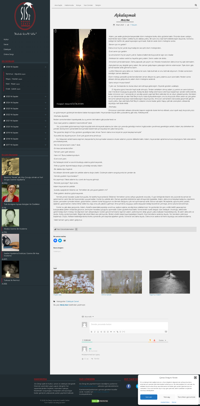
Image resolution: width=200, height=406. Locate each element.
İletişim (98, 5)
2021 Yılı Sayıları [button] (11, 121)
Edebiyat (7, 49)
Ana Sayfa (58, 5)
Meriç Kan (125, 20)
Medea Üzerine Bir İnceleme (15, 229)
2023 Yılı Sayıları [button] (11, 109)
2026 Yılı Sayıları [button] (11, 67)
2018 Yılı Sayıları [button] (11, 139)
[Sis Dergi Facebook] (129, 386)
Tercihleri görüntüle (186, 397)
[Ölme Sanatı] (124, 282)
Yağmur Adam (155, 295)
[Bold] (91, 331)
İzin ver (149, 397)
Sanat (6, 44)
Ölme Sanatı (106, 295)
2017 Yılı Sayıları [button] (11, 145)
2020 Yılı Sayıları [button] (12, 127)
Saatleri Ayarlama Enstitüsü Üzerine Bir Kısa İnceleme (21, 254)
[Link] (117, 331)
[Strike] (101, 331)
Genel (76, 301)
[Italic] (94, 331)
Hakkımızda (69, 5)
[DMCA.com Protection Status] (100, 402)
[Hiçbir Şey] (76, 282)
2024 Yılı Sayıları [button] (11, 103)
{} (120, 331)
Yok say (167, 397)
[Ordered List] (104, 331)
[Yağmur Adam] (172, 282)
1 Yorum (133, 25)
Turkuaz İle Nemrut (12, 280)
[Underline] (98, 331)
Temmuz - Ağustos (15, 74)
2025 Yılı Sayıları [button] (11, 96)
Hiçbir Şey (57, 295)
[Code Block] (114, 331)
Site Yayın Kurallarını (101, 392)
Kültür (6, 39)
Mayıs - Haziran (14, 79)
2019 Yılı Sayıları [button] (11, 133)
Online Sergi (9, 54)
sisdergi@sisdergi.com (88, 386)
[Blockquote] (111, 331)
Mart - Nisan (13, 84)
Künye (174, 402)
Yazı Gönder (88, 5)
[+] (123, 331)
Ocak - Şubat (13, 89)
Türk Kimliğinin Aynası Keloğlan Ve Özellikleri (22, 204)
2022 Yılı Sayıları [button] (11, 115)
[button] (195, 377)
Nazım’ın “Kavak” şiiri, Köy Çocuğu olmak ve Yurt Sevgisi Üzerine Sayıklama (23, 178)
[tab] (25, 66)
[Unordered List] (107, 331)
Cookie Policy (165, 402)
